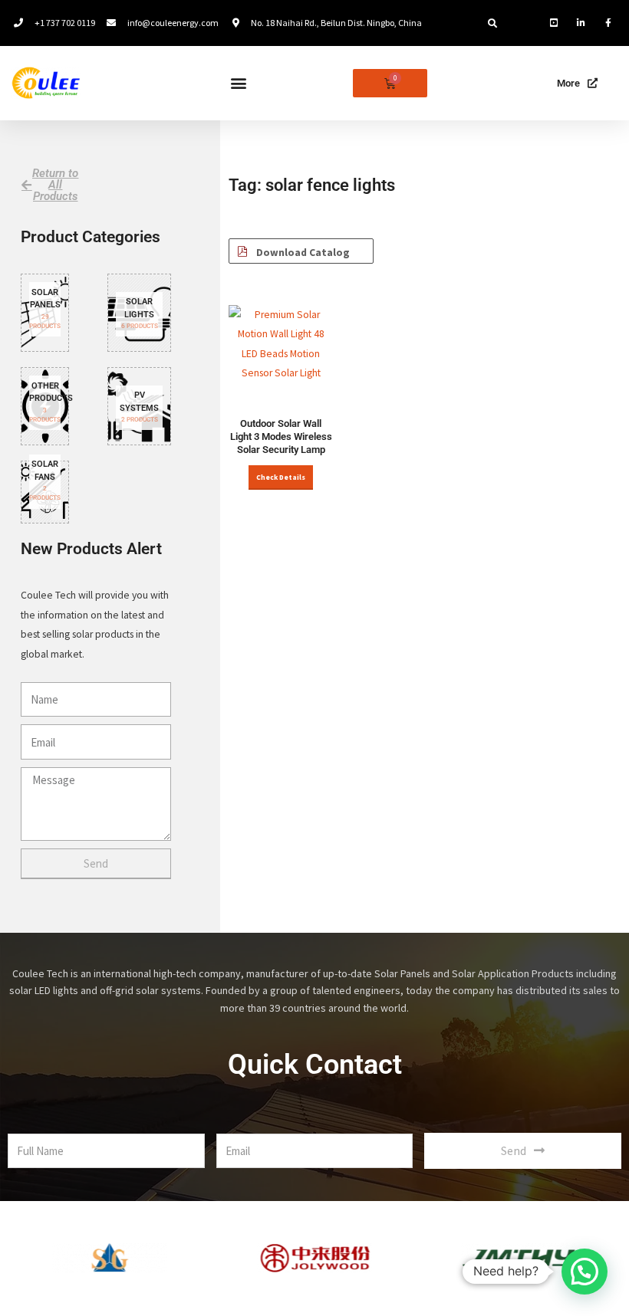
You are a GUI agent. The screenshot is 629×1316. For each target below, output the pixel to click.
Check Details (280, 477)
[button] (492, 24)
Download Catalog (302, 252)
